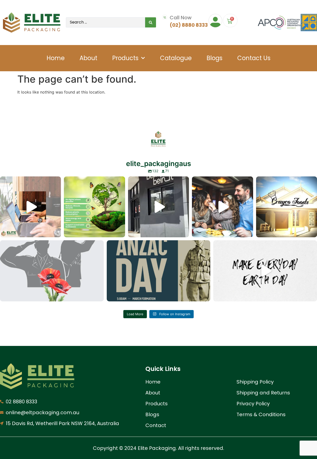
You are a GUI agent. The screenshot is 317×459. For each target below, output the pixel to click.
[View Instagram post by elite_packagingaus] (56, 231)
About (88, 58)
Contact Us (253, 58)
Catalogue (176, 58)
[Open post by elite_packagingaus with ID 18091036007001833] (158, 206)
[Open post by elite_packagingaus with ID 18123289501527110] (159, 270)
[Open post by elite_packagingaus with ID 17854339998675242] (94, 206)
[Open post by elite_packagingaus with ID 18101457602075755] (222, 206)
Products (125, 58)
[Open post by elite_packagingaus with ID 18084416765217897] (30, 206)
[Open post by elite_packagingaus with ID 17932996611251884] (286, 206)
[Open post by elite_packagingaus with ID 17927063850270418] (52, 270)
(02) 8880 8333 (189, 25)
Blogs (214, 58)
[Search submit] (150, 22)
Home (56, 58)
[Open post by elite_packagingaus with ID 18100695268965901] (265, 270)
